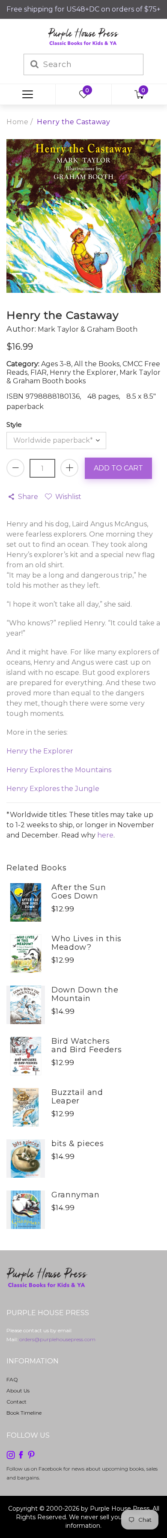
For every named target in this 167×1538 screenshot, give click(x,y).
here (105, 835)
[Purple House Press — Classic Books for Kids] (83, 36)
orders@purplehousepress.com (57, 1339)
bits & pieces (77, 1143)
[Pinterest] (31, 1454)
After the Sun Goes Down (78, 891)
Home (17, 122)
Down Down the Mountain (84, 994)
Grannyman (75, 1195)
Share (28, 497)
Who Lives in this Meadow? (86, 942)
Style (14, 424)
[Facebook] (21, 1454)
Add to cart (118, 468)
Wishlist (68, 497)
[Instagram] (10, 1454)
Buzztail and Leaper (77, 1096)
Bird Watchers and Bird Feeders (86, 1045)
